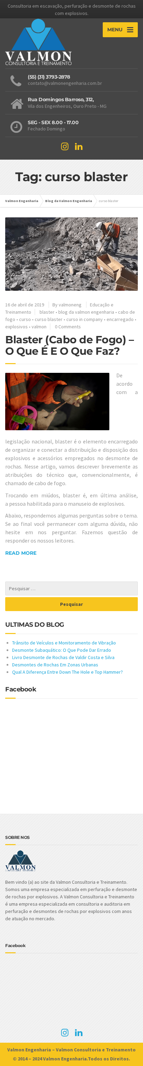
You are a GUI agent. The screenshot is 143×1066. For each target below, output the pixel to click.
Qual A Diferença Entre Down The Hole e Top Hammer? (67, 672)
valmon (39, 326)
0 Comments (68, 326)
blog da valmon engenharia (86, 312)
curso (25, 319)
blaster (47, 312)
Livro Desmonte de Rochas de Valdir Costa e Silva (63, 657)
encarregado (120, 319)
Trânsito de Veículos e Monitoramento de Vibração (64, 643)
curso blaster (48, 319)
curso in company (84, 319)
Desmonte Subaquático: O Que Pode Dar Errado (61, 650)
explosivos (16, 326)
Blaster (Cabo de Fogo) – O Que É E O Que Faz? (69, 345)
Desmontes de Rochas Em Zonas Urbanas (55, 665)
